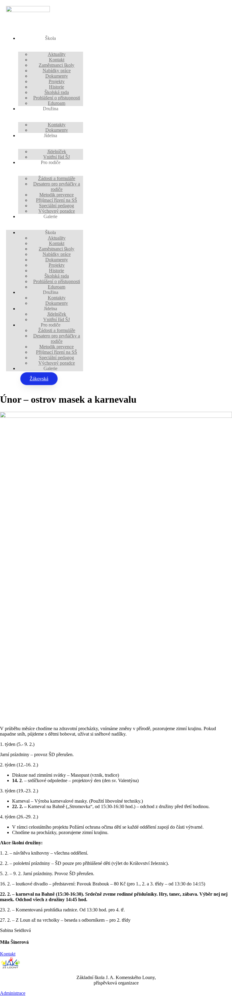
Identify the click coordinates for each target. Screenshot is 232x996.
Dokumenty (56, 130)
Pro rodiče (50, 162)
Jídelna (50, 135)
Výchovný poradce (56, 211)
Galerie (50, 216)
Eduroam (56, 103)
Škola (50, 38)
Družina (50, 108)
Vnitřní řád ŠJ (56, 157)
